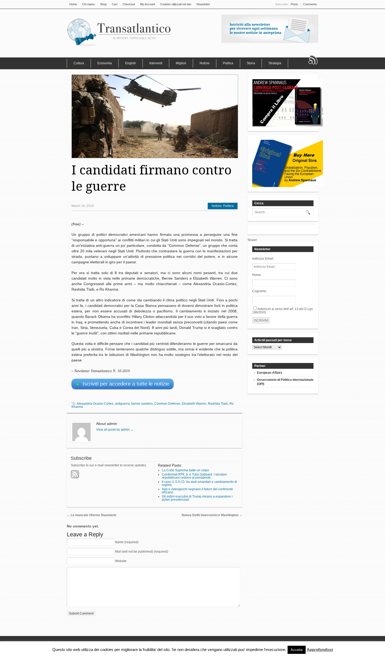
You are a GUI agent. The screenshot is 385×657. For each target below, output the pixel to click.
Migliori (181, 63)
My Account (147, 4)
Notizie (205, 63)
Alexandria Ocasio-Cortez (95, 403)
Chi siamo (88, 4)
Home (73, 4)
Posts (294, 4)
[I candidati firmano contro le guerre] (155, 116)
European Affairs (269, 373)
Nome (256, 275)
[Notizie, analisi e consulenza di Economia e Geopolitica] (119, 46)
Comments (310, 4)
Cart (114, 4)
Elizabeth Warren (194, 403)
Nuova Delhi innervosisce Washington (212, 515)
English (130, 63)
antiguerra (122, 403)
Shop (103, 4)
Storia (251, 63)
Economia (104, 63)
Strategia (274, 63)
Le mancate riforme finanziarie (91, 515)
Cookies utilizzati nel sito (175, 4)
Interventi (155, 63)
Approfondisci (320, 649)
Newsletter (203, 4)
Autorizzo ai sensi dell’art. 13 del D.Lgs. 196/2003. (283, 310)
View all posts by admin (115, 429)
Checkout (129, 4)
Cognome (259, 291)
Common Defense (167, 403)
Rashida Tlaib (218, 403)
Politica (228, 63)
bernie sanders (142, 403)
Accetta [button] (296, 650)
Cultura (79, 63)
